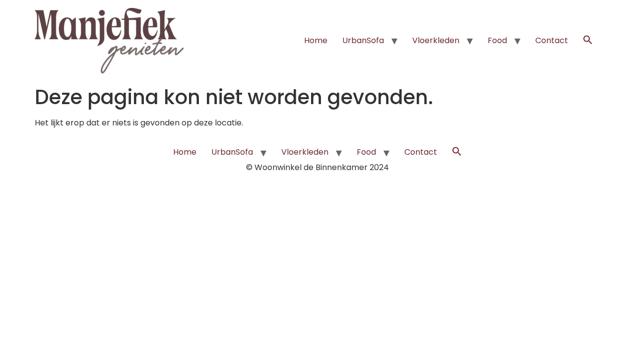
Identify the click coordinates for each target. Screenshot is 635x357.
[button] (587, 41)
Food (497, 40)
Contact (551, 40)
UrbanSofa (363, 40)
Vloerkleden (435, 40)
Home (315, 40)
